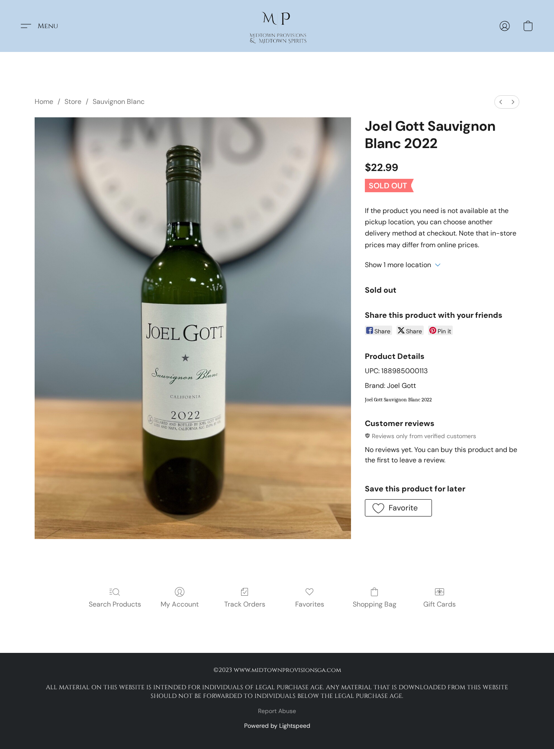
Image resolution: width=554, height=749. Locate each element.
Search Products (115, 604)
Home (44, 101)
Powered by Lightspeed (277, 726)
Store (72, 101)
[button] (276, 26)
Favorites (309, 604)
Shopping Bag (374, 604)
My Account (180, 604)
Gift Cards (439, 604)
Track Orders (244, 604)
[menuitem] (501, 102)
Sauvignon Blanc (119, 101)
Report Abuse (277, 711)
